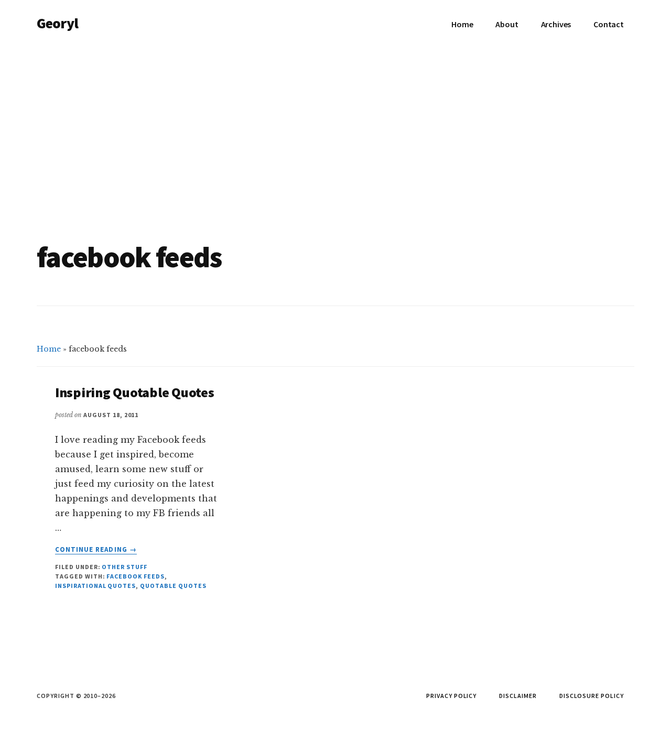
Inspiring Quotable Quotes (134, 392)
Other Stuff (124, 567)
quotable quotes (173, 586)
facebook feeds (135, 576)
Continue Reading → (96, 549)
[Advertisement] (335, 126)
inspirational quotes (95, 586)
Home (49, 349)
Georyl (57, 23)
